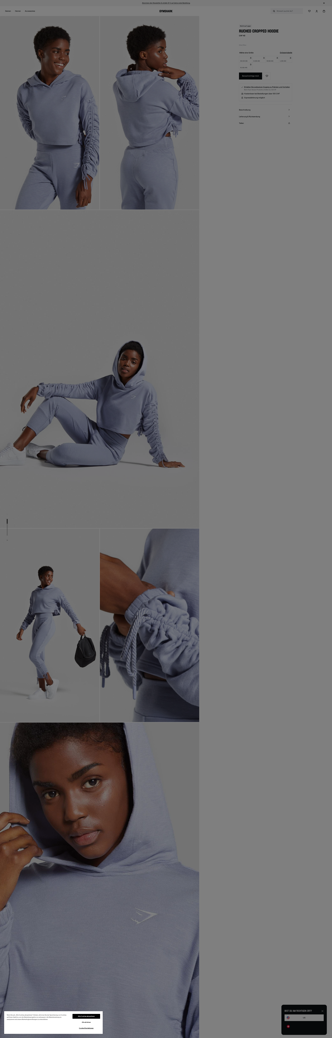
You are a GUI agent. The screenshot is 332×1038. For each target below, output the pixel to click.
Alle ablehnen (86, 1022)
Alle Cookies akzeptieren (86, 1016)
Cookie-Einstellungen (86, 1028)
